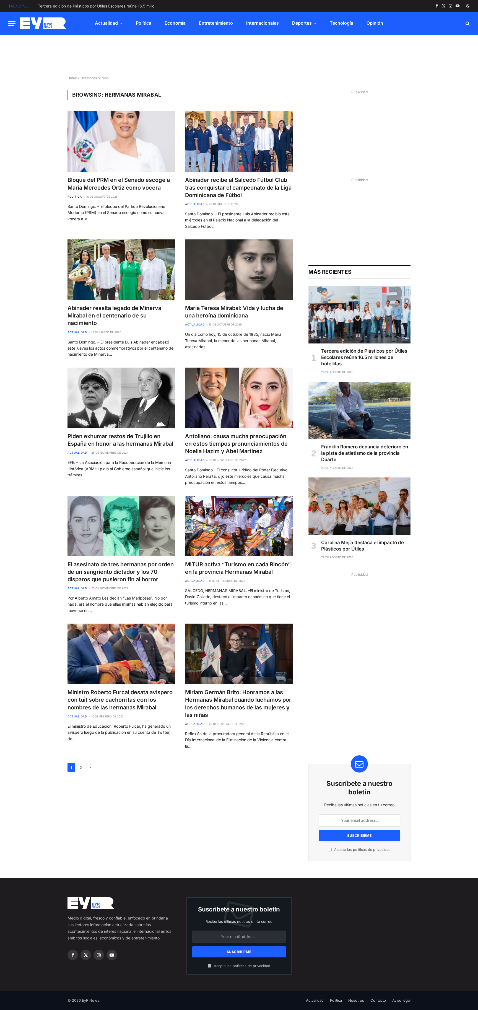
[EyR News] (43, 23)
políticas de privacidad (372, 850)
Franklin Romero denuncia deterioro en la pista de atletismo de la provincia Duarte (100, 6)
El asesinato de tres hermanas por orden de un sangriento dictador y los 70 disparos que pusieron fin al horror (120, 572)
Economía (175, 23)
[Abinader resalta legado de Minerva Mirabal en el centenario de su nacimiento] (121, 269)
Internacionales (262, 23)
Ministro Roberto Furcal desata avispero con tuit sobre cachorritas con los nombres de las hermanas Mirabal (120, 700)
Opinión (375, 23)
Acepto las (362, 850)
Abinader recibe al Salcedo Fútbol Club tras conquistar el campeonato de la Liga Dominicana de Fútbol (238, 187)
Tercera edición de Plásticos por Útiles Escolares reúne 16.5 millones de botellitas (364, 357)
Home (72, 78)
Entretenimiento (216, 23)
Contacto (378, 1000)
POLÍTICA (74, 196)
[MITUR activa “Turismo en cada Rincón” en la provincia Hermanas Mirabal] (239, 526)
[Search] (467, 23)
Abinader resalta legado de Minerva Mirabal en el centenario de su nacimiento (114, 315)
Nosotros (356, 1000)
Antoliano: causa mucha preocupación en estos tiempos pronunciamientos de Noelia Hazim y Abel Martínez (236, 443)
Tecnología (341, 23)
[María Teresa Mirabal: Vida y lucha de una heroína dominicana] (239, 269)
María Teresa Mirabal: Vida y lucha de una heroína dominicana (234, 312)
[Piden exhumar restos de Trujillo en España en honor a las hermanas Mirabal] (121, 398)
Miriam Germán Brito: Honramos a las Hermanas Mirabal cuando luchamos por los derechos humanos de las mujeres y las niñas (238, 703)
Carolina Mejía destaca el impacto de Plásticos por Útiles (362, 546)
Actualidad (106, 23)
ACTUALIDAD (194, 204)
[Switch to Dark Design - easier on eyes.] (467, 6)
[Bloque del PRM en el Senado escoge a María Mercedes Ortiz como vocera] (121, 141)
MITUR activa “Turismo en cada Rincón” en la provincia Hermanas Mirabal (238, 568)
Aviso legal (401, 1000)
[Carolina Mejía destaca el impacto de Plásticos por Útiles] (359, 506)
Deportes (302, 23)
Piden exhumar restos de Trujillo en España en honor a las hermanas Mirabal (120, 440)
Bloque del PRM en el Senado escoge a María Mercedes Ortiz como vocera (118, 184)
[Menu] (11, 23)
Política (143, 23)
